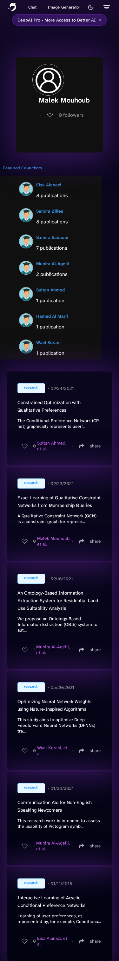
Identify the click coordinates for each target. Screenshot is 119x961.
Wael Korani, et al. (52, 750)
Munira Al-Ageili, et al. (53, 649)
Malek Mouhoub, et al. (53, 541)
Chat (32, 7)
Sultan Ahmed (50, 290)
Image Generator (64, 7)
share (95, 446)
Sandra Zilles (49, 211)
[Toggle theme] (91, 7)
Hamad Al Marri (52, 316)
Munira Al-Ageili (52, 263)
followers (71, 115)
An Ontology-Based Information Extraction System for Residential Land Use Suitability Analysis (57, 600)
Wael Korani (48, 342)
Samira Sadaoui (52, 237)
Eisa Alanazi (48, 185)
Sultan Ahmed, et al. (51, 446)
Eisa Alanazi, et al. (52, 941)
